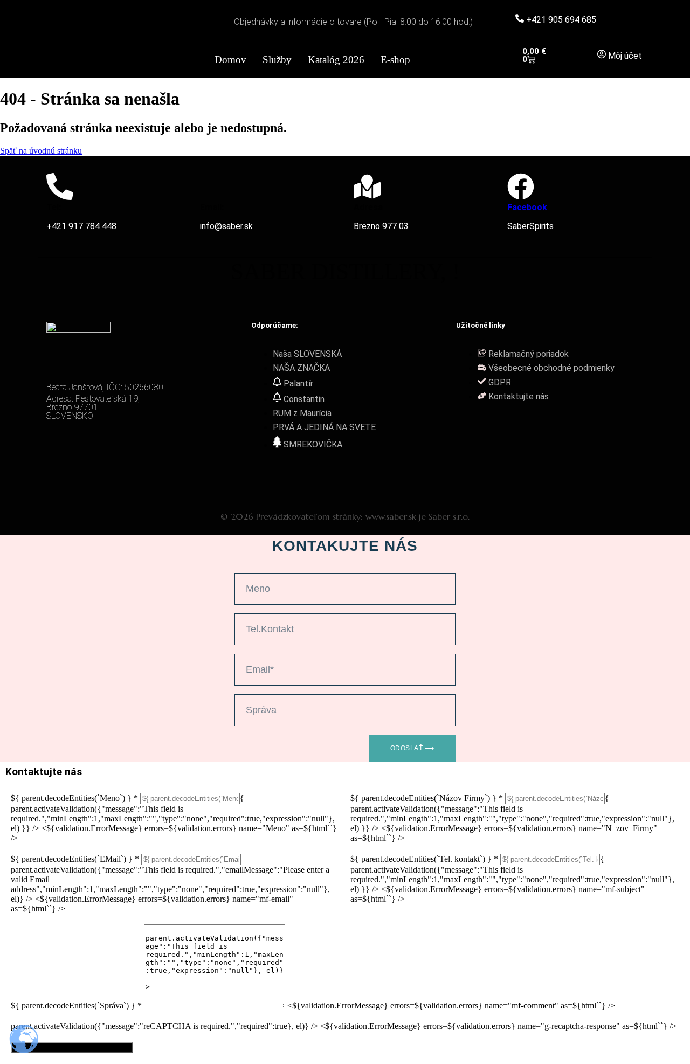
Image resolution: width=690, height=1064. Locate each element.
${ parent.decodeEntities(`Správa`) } (76, 1005)
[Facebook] (520, 186)
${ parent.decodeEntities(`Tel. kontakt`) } (424, 858)
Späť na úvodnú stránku (41, 150)
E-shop (395, 59)
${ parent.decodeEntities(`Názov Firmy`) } (426, 798)
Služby (277, 59)
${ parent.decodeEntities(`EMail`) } (75, 858)
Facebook (527, 207)
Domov (230, 59)
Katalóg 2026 (336, 59)
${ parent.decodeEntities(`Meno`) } (74, 798)
